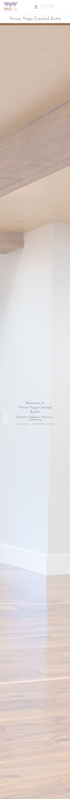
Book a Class (48, 6)
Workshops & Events (43, 424)
